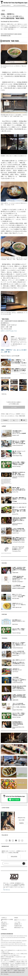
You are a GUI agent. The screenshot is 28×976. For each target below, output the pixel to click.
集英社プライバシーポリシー (20, 919)
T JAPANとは (4, 917)
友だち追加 (14, 407)
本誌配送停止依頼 (18, 925)
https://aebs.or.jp (6, 889)
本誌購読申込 (4, 925)
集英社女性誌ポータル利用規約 (7, 920)
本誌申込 (21, 823)
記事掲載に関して (18, 923)
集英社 (2, 927)
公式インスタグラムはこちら (9, 331)
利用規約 (16, 917)
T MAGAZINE (4, 929)
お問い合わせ (4, 922)
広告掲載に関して (4, 923)
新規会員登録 (14, 856)
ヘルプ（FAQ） (17, 922)
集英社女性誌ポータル (18, 927)
